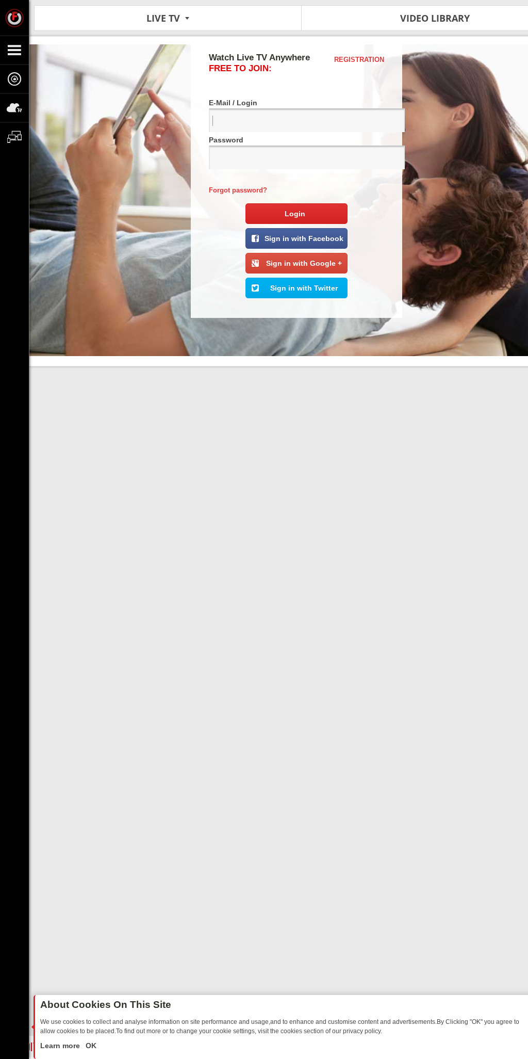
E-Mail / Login (233, 103)
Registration (359, 59)
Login (295, 214)
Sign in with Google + (304, 263)
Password (226, 140)
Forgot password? (238, 190)
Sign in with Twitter (304, 288)
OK (90, 1045)
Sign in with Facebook (304, 238)
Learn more (61, 1045)
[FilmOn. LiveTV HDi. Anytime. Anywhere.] (14, 17)
